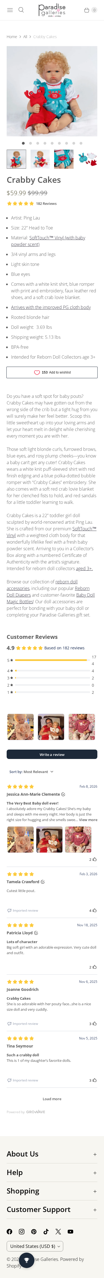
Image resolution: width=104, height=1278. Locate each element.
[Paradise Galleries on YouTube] (74, 1232)
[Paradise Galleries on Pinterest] (37, 1232)
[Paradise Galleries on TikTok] (49, 1232)
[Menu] (10, 10)
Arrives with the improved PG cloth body (51, 307)
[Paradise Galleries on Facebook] (13, 1232)
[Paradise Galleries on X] (61, 1232)
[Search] (21, 10)
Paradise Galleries (40, 1259)
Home (12, 36)
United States (32, 1246)
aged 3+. (84, 568)
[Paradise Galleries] (52, 10)
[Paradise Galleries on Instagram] (25, 1232)
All (25, 36)
